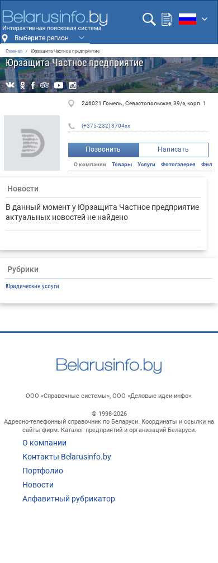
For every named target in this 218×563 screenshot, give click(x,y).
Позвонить (103, 149)
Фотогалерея (178, 164)
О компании (44, 442)
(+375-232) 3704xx (106, 126)
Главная (14, 51)
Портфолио (42, 470)
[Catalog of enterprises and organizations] (55, 20)
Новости (38, 484)
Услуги (146, 164)
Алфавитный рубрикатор (68, 498)
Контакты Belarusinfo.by (66, 456)
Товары (122, 164)
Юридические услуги (32, 286)
